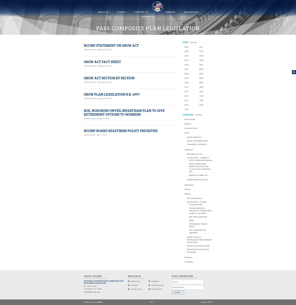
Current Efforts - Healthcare (198, 157)
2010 (201, 51)
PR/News (188, 257)
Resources (148, 16)
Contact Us (141, 12)
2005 (201, 73)
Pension (170, 12)
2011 (201, 47)
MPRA (191, 220)
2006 (201, 69)
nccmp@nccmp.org (92, 292)
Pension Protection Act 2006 (198, 246)
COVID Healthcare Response (200, 160)
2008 (201, 60)
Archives (187, 124)
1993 (201, 105)
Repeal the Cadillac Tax (198, 175)
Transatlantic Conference (197, 144)
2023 (186, 60)
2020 (186, 73)
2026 (186, 47)
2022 (186, 65)
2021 (186, 69)
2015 (186, 96)
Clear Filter (193, 42)
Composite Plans (195, 204)
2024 (186, 56)
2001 (201, 91)
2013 (186, 105)
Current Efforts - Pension (197, 202)
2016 (186, 91)
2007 (201, 65)
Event (186, 133)
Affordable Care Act (194, 154)
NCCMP (187, 189)
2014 (186, 100)
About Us (102, 12)
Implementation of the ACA (197, 179)
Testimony (188, 262)
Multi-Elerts (189, 185)
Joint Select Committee (198, 217)
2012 (186, 109)
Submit (178, 292)
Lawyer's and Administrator (198, 141)
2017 (186, 87)
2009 (201, 56)
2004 (201, 78)
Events (121, 12)
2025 (186, 51)
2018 (186, 82)
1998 (201, 100)
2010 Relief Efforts (194, 198)
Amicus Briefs (189, 119)
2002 (201, 87)
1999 (201, 96)
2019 (186, 78)
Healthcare (191, 12)
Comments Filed (190, 128)
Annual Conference (194, 137)
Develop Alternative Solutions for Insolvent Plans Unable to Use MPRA (200, 210)
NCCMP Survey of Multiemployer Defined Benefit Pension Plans (199, 239)
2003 (201, 82)
